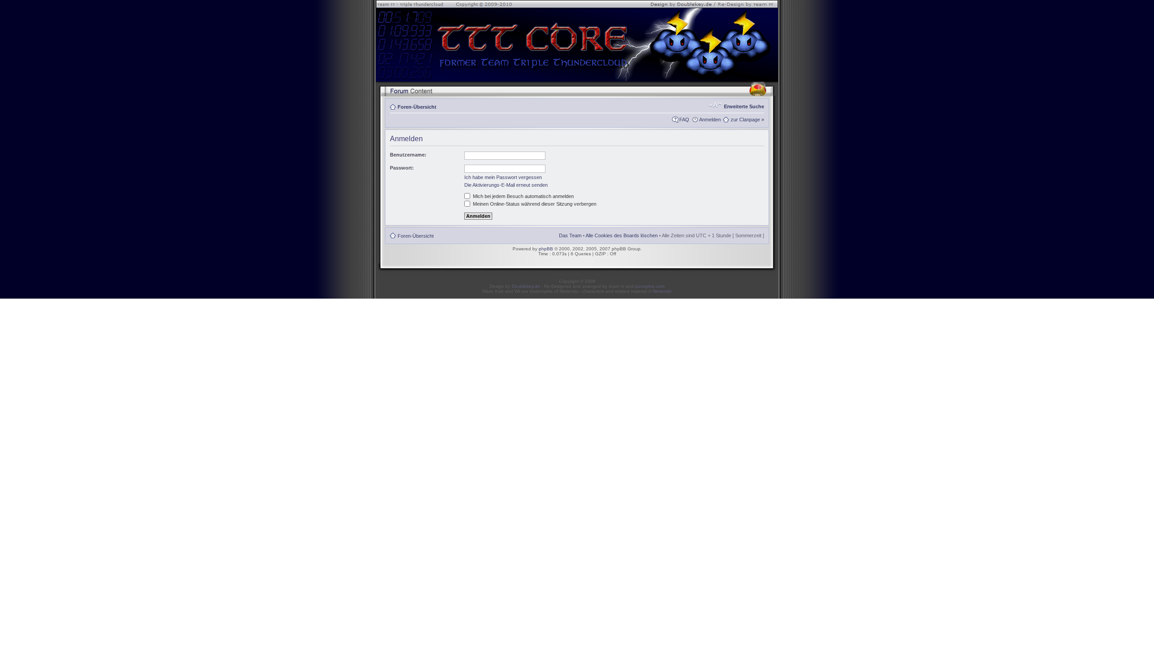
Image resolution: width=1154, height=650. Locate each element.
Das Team (570, 235)
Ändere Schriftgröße (715, 105)
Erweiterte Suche (744, 106)
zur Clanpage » (747, 119)
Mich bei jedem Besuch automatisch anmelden (523, 196)
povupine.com (649, 286)
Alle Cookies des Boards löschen (622, 235)
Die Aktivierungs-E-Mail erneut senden (506, 185)
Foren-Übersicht (417, 107)
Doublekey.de (526, 286)
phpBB (546, 248)
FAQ (684, 119)
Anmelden (710, 119)
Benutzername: (408, 154)
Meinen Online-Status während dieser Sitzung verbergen (534, 204)
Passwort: (402, 168)
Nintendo (662, 291)
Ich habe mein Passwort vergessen (503, 177)
